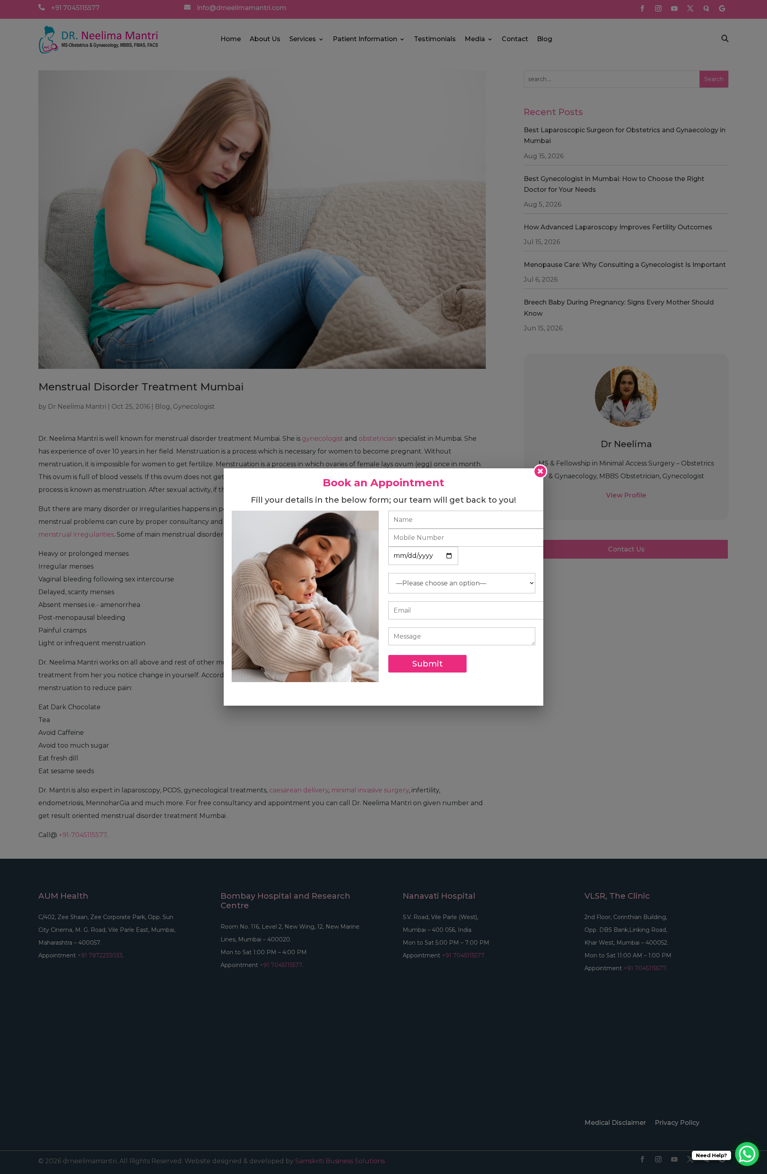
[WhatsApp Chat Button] (747, 1154)
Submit (427, 664)
